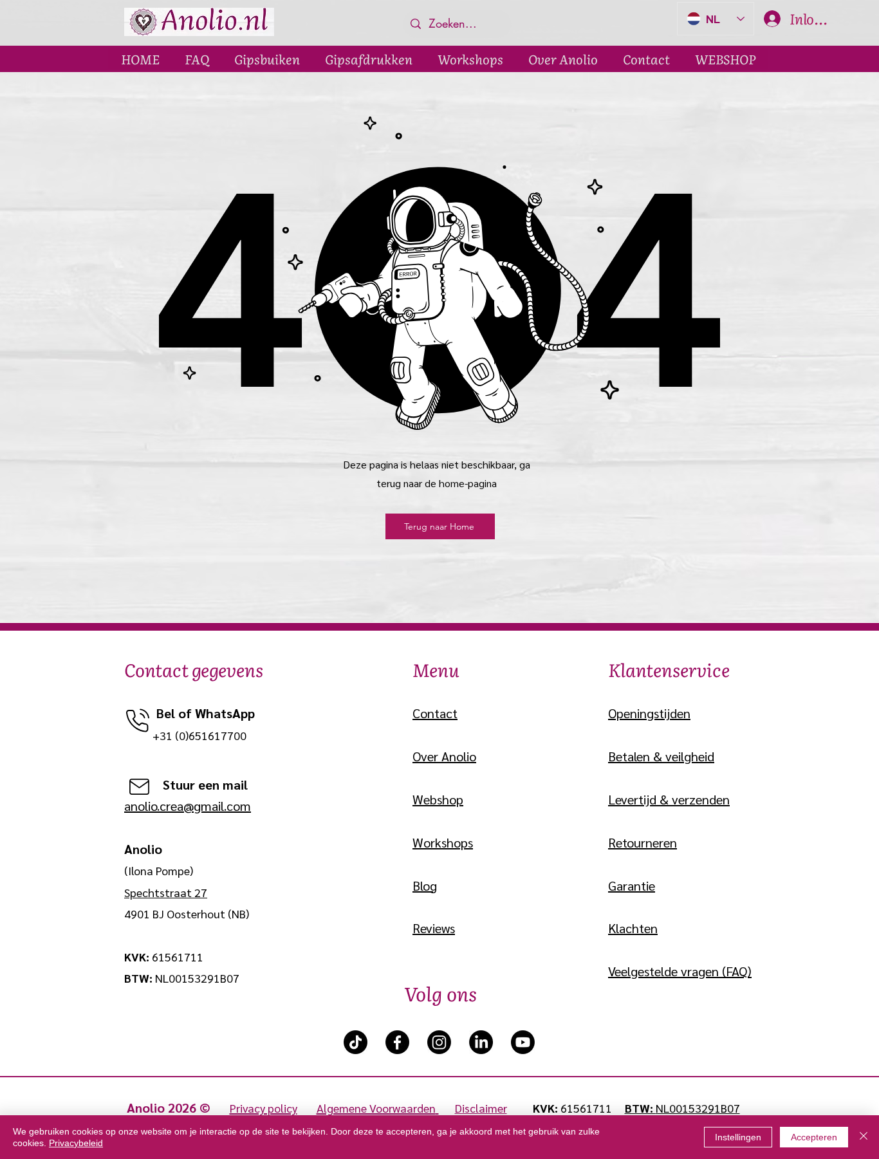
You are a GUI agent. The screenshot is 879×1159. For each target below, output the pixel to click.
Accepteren (814, 1137)
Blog (424, 885)
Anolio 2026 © (178, 1107)
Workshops (442, 842)
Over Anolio (444, 756)
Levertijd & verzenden (669, 799)
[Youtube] (523, 1042)
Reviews (433, 928)
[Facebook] (397, 1042)
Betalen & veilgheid (661, 756)
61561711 (586, 1107)
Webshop (437, 799)
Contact (435, 713)
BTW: (640, 1107)
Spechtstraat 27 (165, 892)
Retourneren (642, 842)
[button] (266, 58)
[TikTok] (355, 1042)
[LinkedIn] (481, 1042)
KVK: (546, 1107)
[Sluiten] (863, 1137)
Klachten (633, 928)
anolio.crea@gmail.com (187, 805)
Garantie (631, 885)
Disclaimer (481, 1107)
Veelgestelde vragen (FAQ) (680, 971)
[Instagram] (439, 1042)
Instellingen (738, 1137)
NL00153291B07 (698, 1107)
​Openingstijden (649, 713)
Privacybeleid (76, 1143)
